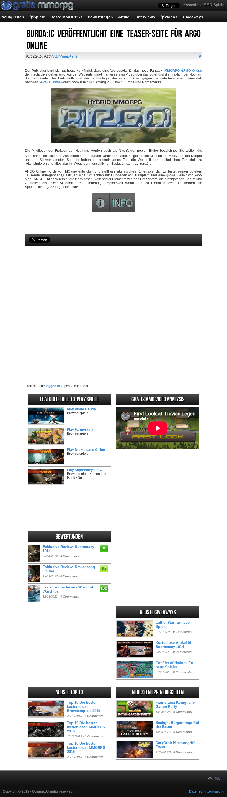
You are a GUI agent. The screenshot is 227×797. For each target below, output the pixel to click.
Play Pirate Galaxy (81, 409)
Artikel (124, 17)
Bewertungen (100, 17)
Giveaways (193, 17)
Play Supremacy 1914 (84, 470)
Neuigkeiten (12, 17)
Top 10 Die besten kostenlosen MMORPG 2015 (86, 747)
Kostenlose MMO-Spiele (203, 5)
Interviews (145, 17)
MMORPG (172, 71)
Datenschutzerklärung (206, 791)
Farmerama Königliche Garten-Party (175, 704)
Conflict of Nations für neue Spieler (174, 665)
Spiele (39, 17)
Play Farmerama (80, 429)
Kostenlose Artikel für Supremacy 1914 (174, 645)
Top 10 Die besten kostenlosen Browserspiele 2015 (83, 706)
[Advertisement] (113, 301)
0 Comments (69, 556)
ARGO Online (50, 82)
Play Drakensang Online (86, 450)
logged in (53, 386)
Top (217, 778)
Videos (170, 17)
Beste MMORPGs (66, 17)
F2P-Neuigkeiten (66, 56)
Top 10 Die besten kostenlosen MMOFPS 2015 (86, 727)
